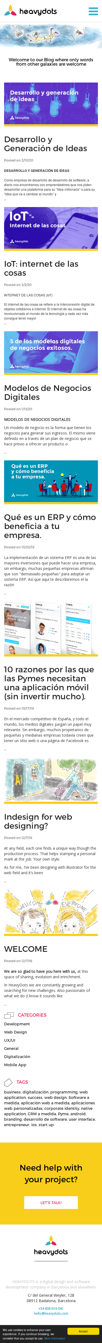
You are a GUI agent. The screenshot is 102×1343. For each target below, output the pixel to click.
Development (17, 1024)
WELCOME (26, 948)
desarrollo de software (45, 1119)
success (35, 1097)
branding (13, 1119)
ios (34, 1124)
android (78, 1113)
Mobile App (15, 1064)
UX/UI (9, 1040)
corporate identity (61, 1108)
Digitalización (17, 1056)
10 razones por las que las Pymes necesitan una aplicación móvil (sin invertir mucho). (49, 682)
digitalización (35, 1092)
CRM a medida (42, 1113)
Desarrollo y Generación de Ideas (45, 143)
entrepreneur (16, 1124)
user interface (82, 1119)
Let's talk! (51, 1202)
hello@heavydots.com (51, 1313)
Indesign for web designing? (38, 821)
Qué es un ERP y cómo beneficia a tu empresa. (50, 526)
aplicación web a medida (45, 1103)
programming (64, 1092)
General (11, 1048)
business (12, 1092)
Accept (83, 1331)
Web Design (15, 1032)
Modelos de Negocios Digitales (47, 392)
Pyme (63, 1113)
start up (46, 1124)
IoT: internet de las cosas (41, 268)
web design (55, 1097)
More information (54, 1338)
